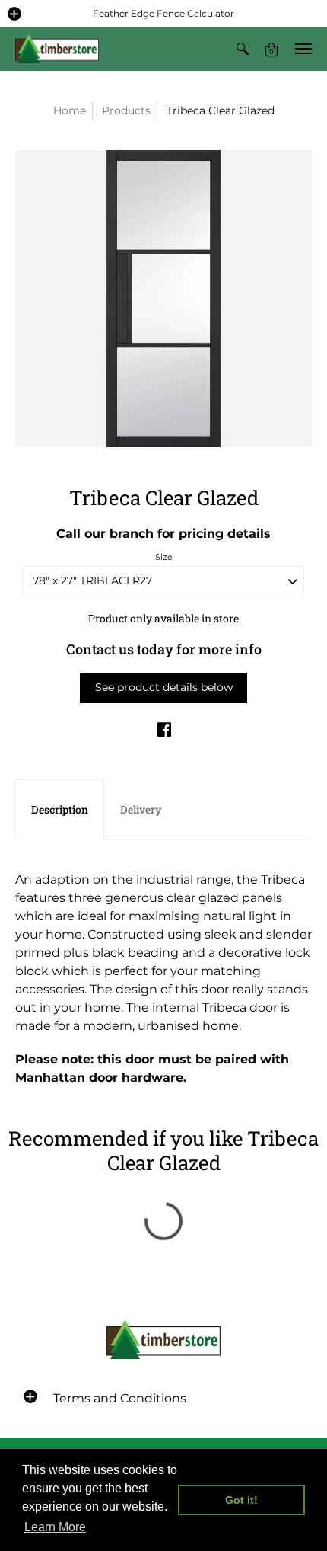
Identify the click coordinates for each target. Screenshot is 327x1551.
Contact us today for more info (164, 649)
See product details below (164, 687)
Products (126, 110)
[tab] (59, 809)
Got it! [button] (241, 1500)
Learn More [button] (55, 1527)
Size (164, 557)
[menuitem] (242, 49)
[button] (14, 14)
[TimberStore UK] (57, 49)
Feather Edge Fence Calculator (163, 13)
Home (69, 110)
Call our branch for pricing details (163, 533)
